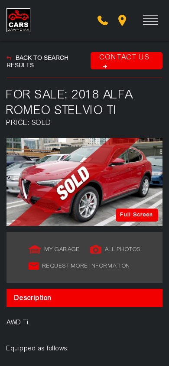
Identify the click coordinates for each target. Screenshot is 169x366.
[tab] (84, 298)
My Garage (62, 249)
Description (33, 298)
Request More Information (86, 265)
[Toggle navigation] (143, 20)
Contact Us (125, 57)
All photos (123, 249)
